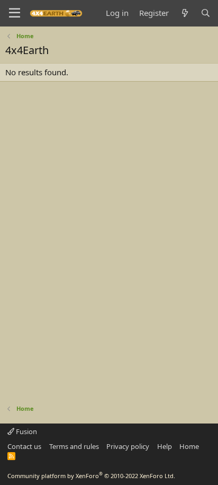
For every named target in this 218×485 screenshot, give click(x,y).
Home (189, 446)
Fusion (25, 431)
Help (164, 446)
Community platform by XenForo (91, 476)
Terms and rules (74, 446)
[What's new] (184, 13)
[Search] (205, 13)
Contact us (24, 446)
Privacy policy (127, 446)
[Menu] (14, 13)
